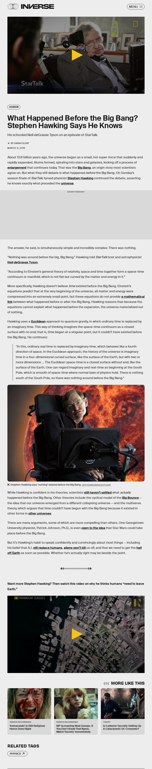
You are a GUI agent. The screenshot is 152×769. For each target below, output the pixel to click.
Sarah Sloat (21, 143)
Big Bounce (130, 498)
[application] (76, 55)
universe (67, 183)
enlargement (16, 168)
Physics (15, 753)
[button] (76, 55)
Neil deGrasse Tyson (22, 262)
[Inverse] (37, 6)
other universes (39, 513)
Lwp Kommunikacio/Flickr (96, 485)
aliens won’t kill (75, 548)
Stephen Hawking (80, 178)
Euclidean (38, 321)
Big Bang (84, 168)
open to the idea (93, 528)
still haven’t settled (98, 493)
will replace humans (47, 548)
